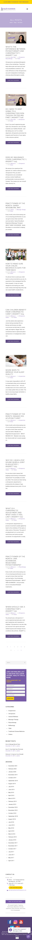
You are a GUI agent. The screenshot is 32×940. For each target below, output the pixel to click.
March (11, 798)
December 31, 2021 (10, 746)
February (12, 769)
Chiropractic (22, 57)
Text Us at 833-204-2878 (15, 887)
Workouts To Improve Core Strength (14, 754)
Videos (7, 317)
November (12, 774)
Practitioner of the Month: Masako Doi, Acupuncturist (15, 416)
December (12, 766)
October (12, 777)
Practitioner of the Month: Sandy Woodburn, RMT (15, 205)
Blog (15, 22)
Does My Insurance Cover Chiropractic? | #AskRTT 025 (16, 159)
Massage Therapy (21, 209)
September (13, 780)
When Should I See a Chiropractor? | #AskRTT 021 (15, 609)
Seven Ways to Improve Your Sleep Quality (15, 372)
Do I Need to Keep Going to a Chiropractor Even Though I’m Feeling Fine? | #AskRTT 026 (15, 113)
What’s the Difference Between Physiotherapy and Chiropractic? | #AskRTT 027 (15, 51)
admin (12, 209)
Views (17, 58)
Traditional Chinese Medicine (16, 731)
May (11, 792)
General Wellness (13, 716)
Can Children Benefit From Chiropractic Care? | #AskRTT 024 (16, 312)
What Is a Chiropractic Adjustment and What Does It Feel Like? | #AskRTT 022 (14, 513)
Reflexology (11, 725)
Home (11, 22)
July (11, 786)
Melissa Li (13, 163)
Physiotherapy (9, 58)
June (11, 789)
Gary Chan (13, 57)
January (12, 771)
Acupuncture (22, 376)
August (12, 783)
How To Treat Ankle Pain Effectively (14, 749)
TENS (9, 728)
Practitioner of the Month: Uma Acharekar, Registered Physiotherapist (15, 561)
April (11, 795)
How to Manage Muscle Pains (13, 744)
